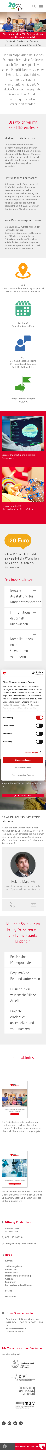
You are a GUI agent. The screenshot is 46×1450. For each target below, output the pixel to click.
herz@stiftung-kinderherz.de (20, 1243)
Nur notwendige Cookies (23, 775)
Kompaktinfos (34, 45)
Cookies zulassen (23, 760)
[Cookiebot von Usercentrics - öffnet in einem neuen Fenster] (32, 673)
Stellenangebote (13, 1266)
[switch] (39, 726)
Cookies (9, 1279)
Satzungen (10, 1282)
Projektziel (10, 41)
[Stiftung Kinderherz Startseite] (16, 6)
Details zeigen (31, 752)
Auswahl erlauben (23, 767)
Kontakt (23, 45)
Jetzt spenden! (11, 45)
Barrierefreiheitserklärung (18, 1285)
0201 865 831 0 (14, 1237)
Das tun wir (35, 41)
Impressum (11, 1269)
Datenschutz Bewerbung (18, 1276)
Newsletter (10, 1296)
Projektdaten (22, 41)
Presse (8, 1291)
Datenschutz (11, 1272)
